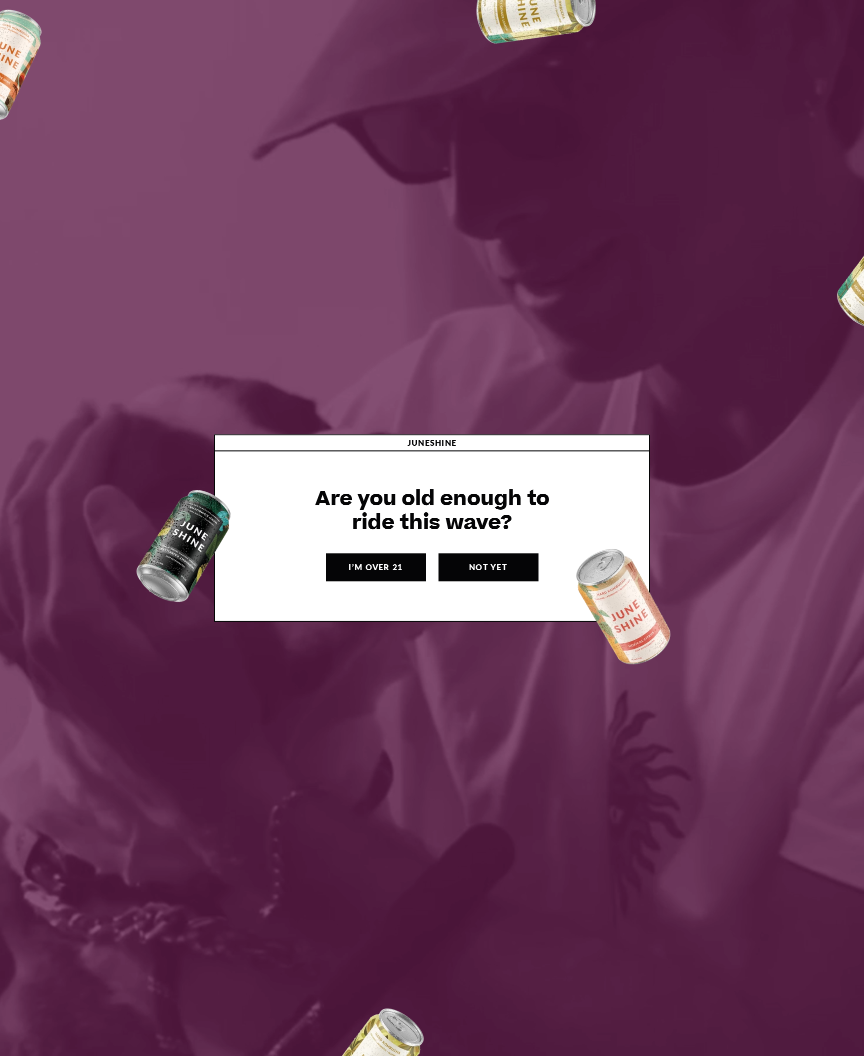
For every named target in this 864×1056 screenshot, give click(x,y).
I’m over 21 (375, 567)
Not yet (488, 567)
